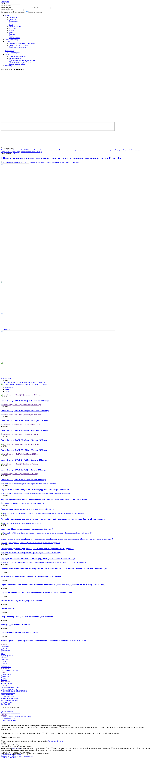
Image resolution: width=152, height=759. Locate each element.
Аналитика (5, 669)
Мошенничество (138, 150)
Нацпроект (5, 152)
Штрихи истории (15, 58)
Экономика (13, 17)
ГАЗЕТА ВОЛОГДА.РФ (9, 670)
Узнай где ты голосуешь (17, 47)
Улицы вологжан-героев (17, 56)
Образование (13, 21)
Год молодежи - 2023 (8, 718)
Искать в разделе (7, 10)
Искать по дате (6, 8)
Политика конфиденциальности (12, 754)
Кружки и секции (7, 711)
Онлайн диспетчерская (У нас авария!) (22, 43)
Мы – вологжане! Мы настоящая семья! (23, 60)
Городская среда (14, 152)
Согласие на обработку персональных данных (17, 756)
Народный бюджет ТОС (123, 150)
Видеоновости (6, 674)
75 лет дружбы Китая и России (20, 62)
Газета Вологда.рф (11, 40)
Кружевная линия (7, 695)
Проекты (8, 54)
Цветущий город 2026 (17, 64)
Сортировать (5, 12)
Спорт (11, 36)
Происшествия (14, 38)
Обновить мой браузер (56, 741)
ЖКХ (11, 25)
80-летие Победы (7, 150)
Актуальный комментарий (10, 687)
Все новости (5, 329)
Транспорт (13, 30)
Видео (7, 391)
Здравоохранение (15, 26)
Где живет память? (7, 696)
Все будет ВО (5, 704)
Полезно (8, 41)
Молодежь (12, 28)
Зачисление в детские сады (18, 45)
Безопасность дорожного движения (78, 150)
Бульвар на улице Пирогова (10, 698)
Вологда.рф (5, 2)
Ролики (3, 678)
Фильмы (4, 680)
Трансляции (9, 66)
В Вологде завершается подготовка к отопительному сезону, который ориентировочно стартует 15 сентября (61, 158)
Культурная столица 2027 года (31, 152)
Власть (11, 23)
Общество (12, 19)
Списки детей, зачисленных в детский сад (16, 716)
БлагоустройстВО (19, 150)
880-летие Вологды (33, 150)
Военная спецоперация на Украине (52, 150)
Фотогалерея (9, 51)
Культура (12, 34)
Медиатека (9, 388)
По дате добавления (35, 12)
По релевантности (19, 12)
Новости (8, 15)
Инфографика (6, 378)
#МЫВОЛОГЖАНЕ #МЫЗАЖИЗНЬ (14, 691)
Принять (4, 757)
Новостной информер (8, 720)
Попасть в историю (8, 693)
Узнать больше (12, 757)
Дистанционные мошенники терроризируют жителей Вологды (23, 382)
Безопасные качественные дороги (103, 150)
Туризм (11, 32)
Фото (7, 389)
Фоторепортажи (14, 53)
